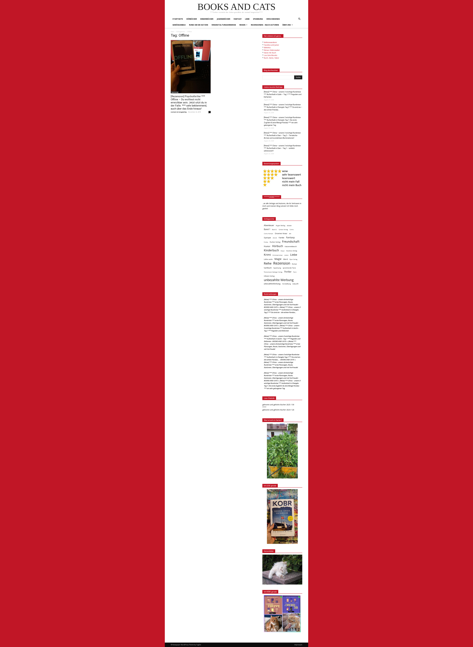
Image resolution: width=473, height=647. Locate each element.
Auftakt (289, 225)
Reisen (242, 25)
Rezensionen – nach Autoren (265, 25)
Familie (281, 237)
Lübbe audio (268, 259)
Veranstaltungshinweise (223, 25)
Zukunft (295, 284)
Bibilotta (267, 47)
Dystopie (267, 237)
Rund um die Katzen (198, 25)
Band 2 (274, 229)
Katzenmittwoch (291, 246)
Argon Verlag (280, 225)
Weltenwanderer (270, 42)
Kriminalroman (278, 255)
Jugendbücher (223, 19)
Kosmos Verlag (291, 251)
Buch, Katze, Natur (271, 58)
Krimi (267, 254)
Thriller (287, 271)
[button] (299, 19)
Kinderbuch (271, 250)
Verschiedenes (273, 19)
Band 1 (267, 229)
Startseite (177, 19)
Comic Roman (268, 233)
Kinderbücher (206, 19)
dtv (290, 233)
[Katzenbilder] (282, 570)
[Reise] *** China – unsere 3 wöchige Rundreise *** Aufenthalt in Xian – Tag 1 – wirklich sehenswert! (282, 148)
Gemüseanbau (179, 25)
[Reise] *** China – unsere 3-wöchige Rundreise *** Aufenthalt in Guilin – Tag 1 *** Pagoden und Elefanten (282, 94)
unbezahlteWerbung (272, 283)
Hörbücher (191, 19)
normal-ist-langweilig (178, 112)
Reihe (267, 263)
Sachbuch (268, 268)
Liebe (247, 19)
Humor (267, 246)
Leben (286, 255)
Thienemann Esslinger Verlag (273, 272)
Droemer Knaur (281, 233)
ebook (275, 238)
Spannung (258, 19)
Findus (266, 242)
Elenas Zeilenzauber (272, 50)
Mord (285, 259)
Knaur (283, 251)
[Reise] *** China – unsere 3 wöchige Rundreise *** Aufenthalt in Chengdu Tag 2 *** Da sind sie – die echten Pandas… (283, 107)
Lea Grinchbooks (270, 55)
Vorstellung (286, 284)
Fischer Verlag (275, 242)
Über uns (286, 25)
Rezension (281, 263)
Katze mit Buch (270, 53)
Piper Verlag (293, 259)
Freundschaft (290, 241)
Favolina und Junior (271, 45)
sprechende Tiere (289, 268)
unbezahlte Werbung (279, 280)
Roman (294, 264)
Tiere (294, 272)
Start (172, 32)
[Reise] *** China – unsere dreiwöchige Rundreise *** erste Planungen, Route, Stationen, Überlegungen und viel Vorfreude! (281, 365)
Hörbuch (277, 246)
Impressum (298, 645)
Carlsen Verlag (283, 229)
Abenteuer (269, 225)
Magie (277, 259)
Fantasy (238, 19)
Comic (292, 229)
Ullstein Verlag (269, 276)
